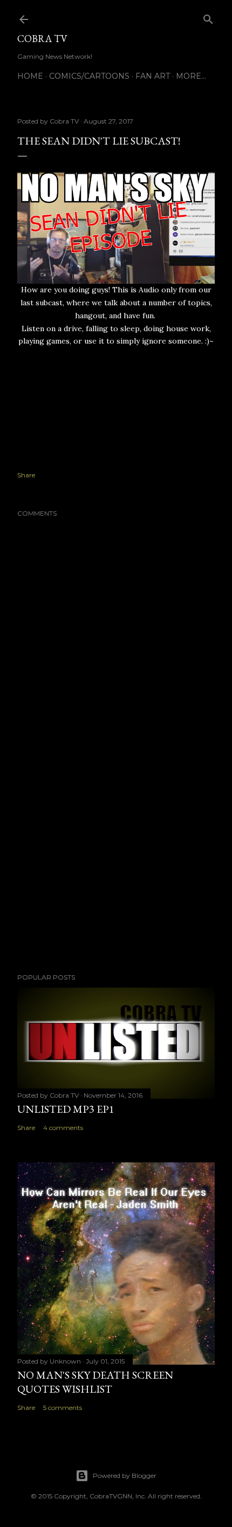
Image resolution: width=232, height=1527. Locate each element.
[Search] (208, 17)
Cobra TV (42, 38)
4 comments (63, 1128)
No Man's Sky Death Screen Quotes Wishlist (95, 1382)
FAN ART (152, 76)
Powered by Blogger (124, 1475)
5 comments (62, 1407)
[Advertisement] (116, 870)
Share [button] (26, 475)
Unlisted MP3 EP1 (65, 1109)
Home (30, 76)
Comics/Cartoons (89, 76)
